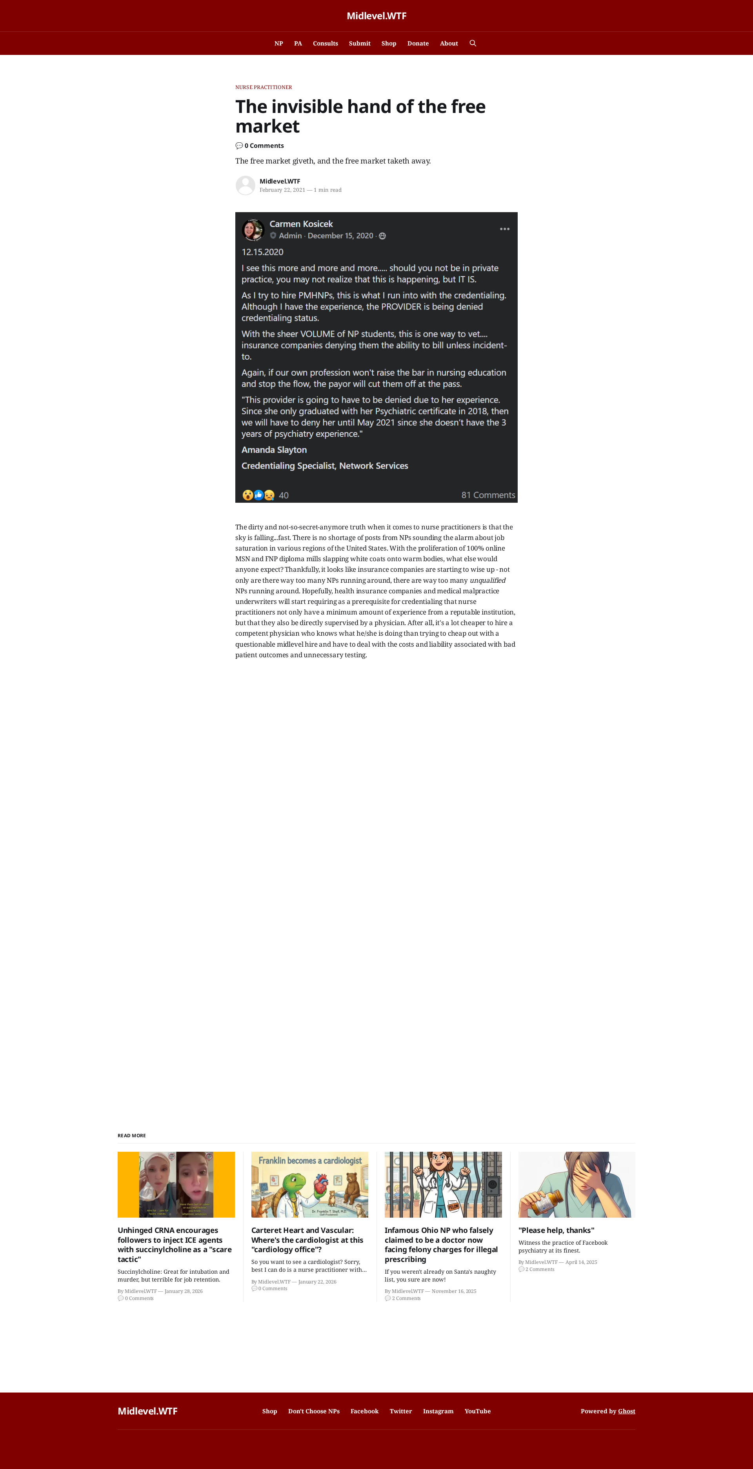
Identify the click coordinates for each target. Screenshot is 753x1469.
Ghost (626, 1411)
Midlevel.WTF (377, 15)
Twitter (401, 1411)
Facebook (365, 1411)
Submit (360, 43)
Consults (325, 43)
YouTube (478, 1411)
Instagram (438, 1411)
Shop (389, 43)
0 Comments (264, 145)
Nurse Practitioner (263, 87)
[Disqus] (376, 777)
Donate (418, 43)
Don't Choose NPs (314, 1411)
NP (279, 43)
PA (298, 43)
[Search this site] (473, 43)
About (449, 43)
